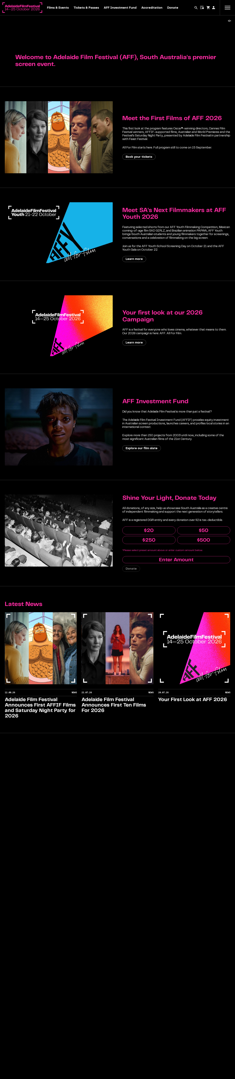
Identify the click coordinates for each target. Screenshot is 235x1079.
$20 (149, 530)
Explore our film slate (141, 448)
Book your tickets (139, 157)
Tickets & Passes (86, 8)
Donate (172, 8)
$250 (148, 540)
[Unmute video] (229, 21)
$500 (203, 540)
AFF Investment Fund (120, 8)
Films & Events (58, 8)
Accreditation (151, 8)
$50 (203, 530)
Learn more (134, 259)
